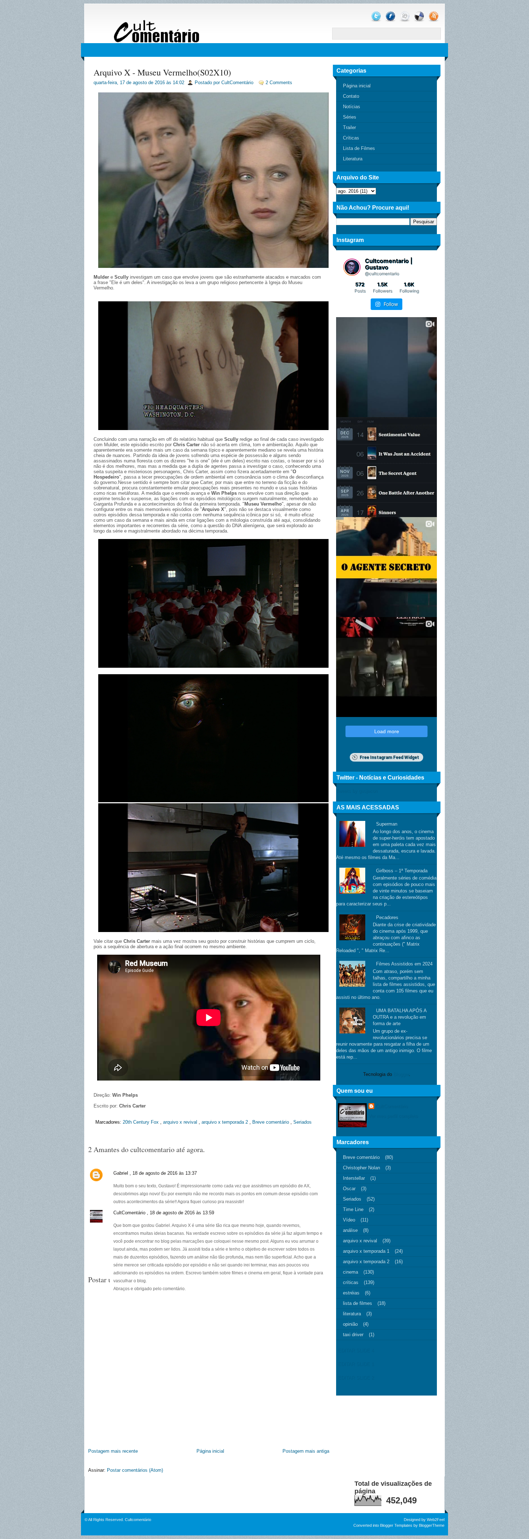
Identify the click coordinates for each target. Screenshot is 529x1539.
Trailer (349, 127)
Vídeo (349, 1220)
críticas (350, 1282)
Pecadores (387, 917)
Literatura (352, 158)
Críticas (351, 138)
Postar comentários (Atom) (135, 1470)
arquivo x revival (180, 1122)
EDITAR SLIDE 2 (356, 1377)
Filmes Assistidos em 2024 (404, 964)
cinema (350, 1272)
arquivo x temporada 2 (225, 1122)
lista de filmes (357, 1303)
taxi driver (353, 1334)
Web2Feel (435, 1519)
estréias (351, 1293)
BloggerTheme (431, 1525)
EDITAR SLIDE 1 (356, 1364)
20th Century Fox (141, 1122)
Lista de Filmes (359, 148)
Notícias (351, 106)
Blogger (401, 1074)
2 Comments (279, 82)
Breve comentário (270, 1122)
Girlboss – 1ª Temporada (402, 870)
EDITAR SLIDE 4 (356, 1350)
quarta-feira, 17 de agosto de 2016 (129, 82)
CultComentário (129, 1212)
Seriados (302, 1122)
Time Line (353, 1209)
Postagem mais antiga (305, 1451)
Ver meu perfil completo (393, 1116)
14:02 (178, 82)
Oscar (349, 1188)
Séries (349, 117)
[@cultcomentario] (352, 267)
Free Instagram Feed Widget (389, 757)
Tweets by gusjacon (356, 791)
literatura (352, 1313)
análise (350, 1230)
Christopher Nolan (361, 1167)
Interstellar (354, 1178)
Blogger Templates (396, 1525)
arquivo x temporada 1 (366, 1251)
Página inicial (210, 1451)
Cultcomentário (138, 1519)
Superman (386, 824)
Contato (351, 96)
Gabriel (120, 1173)
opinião (350, 1324)
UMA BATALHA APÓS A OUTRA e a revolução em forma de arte (399, 1017)
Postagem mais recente (113, 1451)
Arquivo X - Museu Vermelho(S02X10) (162, 72)
